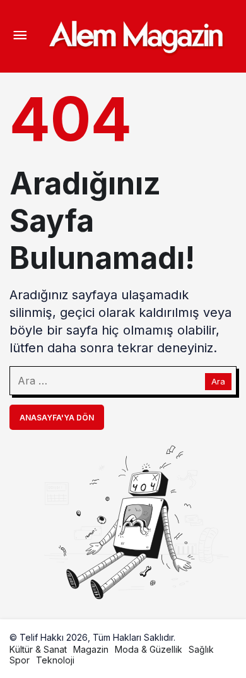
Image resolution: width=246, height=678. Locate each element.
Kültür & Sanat (38, 649)
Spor (19, 660)
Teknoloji (55, 660)
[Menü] (19, 37)
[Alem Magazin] (135, 35)
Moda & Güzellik (148, 649)
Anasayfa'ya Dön (57, 417)
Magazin (90, 649)
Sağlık (201, 649)
